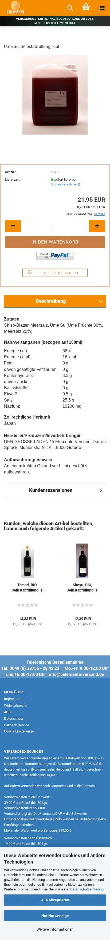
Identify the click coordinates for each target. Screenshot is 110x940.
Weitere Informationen (55, 929)
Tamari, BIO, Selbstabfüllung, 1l (27, 587)
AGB (7, 712)
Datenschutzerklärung (87, 889)
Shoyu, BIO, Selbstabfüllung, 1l (82, 587)
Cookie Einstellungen (20, 731)
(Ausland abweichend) (65, 184)
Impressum (12, 699)
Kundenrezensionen (50, 490)
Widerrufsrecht (15, 705)
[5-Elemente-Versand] (13, 8)
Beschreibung (51, 301)
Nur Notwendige (55, 916)
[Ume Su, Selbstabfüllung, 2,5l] (54, 94)
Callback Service (16, 725)
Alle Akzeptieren (55, 900)
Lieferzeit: (13, 179)
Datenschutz (13, 718)
